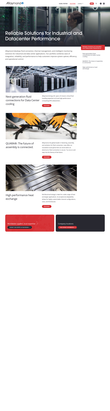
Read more (46, 105)
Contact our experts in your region (19, 227)
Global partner (63, 3)
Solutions (73, 3)
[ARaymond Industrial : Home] (14, 3)
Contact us (92, 3)
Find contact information (67, 227)
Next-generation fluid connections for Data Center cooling (23, 100)
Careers (80, 3)
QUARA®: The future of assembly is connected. (20, 145)
